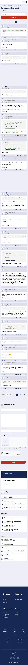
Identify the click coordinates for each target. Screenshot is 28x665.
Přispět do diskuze (14, 17)
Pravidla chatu (6, 617)
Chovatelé (17, 601)
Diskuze (4, 5)
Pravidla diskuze (8, 473)
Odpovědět (24, 37)
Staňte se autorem (18, 599)
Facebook (17, 658)
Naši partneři (17, 612)
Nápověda (7, 474)
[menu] (26, 2)
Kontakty (14, 652)
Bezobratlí (10, 5)
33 (23, 22)
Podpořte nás (17, 615)
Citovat (17, 37)
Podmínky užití (14, 653)
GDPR (14, 655)
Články (4, 601)
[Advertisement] (14, 75)
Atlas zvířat (5, 602)
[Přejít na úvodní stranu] (1, 5)
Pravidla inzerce (6, 614)
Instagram (14, 658)
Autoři (16, 597)
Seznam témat (6, 10)
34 (25, 22)
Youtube (10, 658)
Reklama (16, 614)
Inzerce (4, 597)
